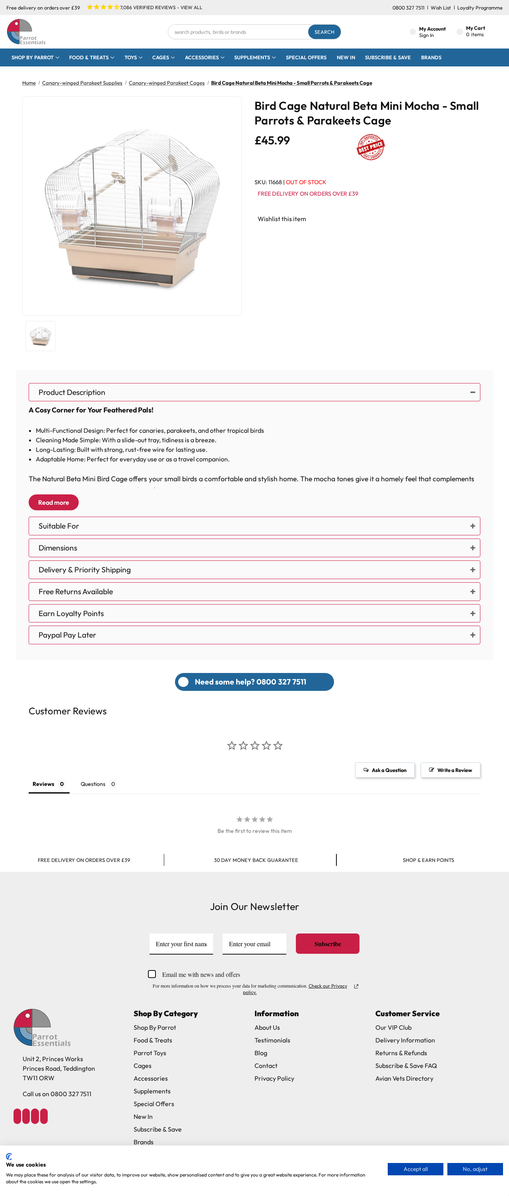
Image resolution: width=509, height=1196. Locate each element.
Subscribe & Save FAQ (406, 1066)
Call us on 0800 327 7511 (57, 1094)
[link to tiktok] (35, 1116)
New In (346, 57)
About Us (267, 1027)
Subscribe (328, 943)
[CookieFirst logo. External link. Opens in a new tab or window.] (9, 1156)
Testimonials (272, 1040)
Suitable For (59, 526)
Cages (160, 57)
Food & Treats (89, 57)
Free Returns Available (76, 591)
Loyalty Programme (480, 7)
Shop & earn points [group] (428, 860)
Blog (260, 1053)
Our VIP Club (393, 1027)
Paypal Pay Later (67, 635)
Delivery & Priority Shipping (85, 569)
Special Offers (306, 57)
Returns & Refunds (401, 1053)
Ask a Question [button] (389, 770)
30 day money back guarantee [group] (256, 860)
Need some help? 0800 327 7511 (250, 681)
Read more (53, 502)
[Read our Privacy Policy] (356, 986)
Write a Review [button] (454, 770)
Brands (431, 57)
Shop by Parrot (33, 57)
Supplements (252, 57)
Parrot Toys (150, 1053)
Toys (130, 57)
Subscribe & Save (388, 57)
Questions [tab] (93, 784)
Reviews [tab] (43, 784)
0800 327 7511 (408, 7)
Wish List (441, 7)
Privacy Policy (274, 1078)
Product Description (72, 392)
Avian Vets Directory (404, 1078)
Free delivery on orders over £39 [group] (84, 860)
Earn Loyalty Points (71, 613)
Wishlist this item (282, 219)
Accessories (202, 57)
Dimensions (58, 547)
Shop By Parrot (155, 1027)
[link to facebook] (17, 1116)
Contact (266, 1066)
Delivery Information (405, 1040)
